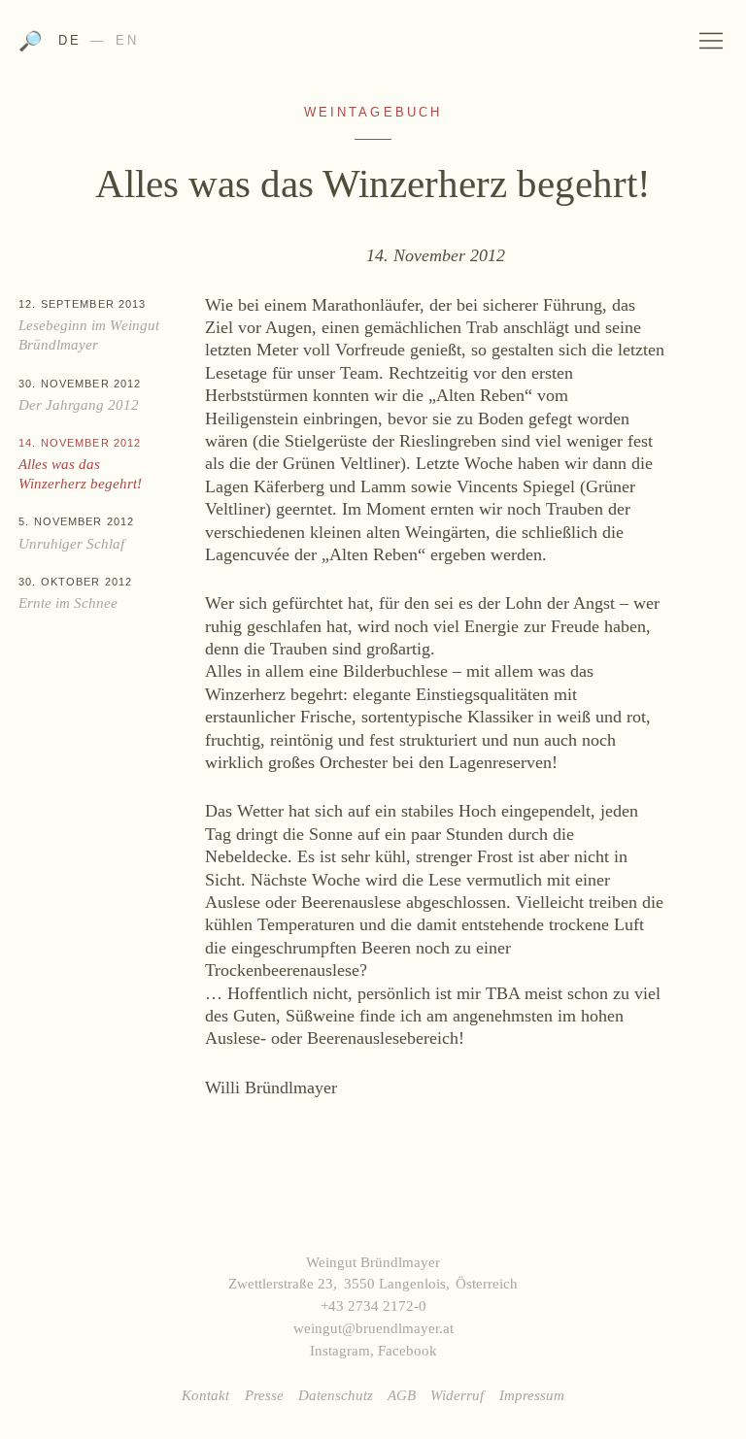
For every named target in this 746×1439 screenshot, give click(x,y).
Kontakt (205, 1395)
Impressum (531, 1395)
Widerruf (457, 1395)
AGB (402, 1395)
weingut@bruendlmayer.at (373, 1328)
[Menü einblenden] (712, 40)
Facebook (407, 1350)
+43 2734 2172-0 (373, 1305)
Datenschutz (335, 1395)
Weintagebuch (373, 112)
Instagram (340, 1350)
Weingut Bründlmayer (373, 47)
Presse (264, 1395)
